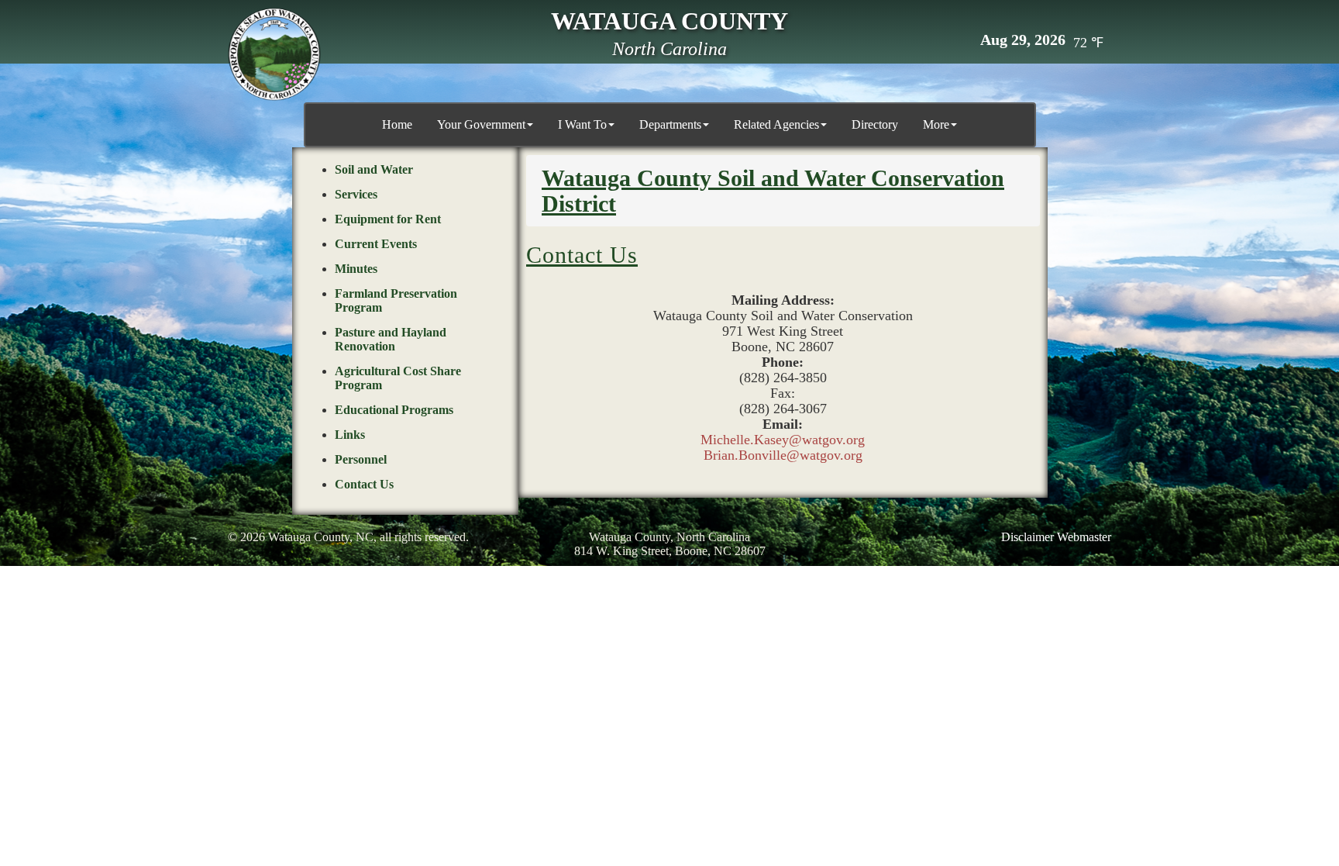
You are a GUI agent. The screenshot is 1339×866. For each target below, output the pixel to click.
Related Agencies (776, 124)
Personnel (361, 459)
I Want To (582, 124)
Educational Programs (394, 409)
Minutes (356, 268)
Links (350, 434)
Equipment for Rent (388, 219)
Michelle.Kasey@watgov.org (782, 439)
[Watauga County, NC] (274, 54)
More (936, 124)
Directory (875, 124)
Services (356, 194)
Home (397, 124)
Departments (670, 124)
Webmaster (1084, 536)
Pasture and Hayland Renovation (390, 339)
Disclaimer (1027, 536)
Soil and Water (374, 169)
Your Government (481, 124)
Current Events (376, 243)
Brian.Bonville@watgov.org (783, 455)
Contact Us (364, 484)
